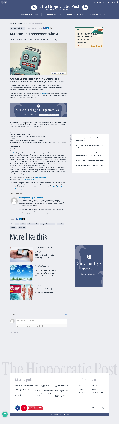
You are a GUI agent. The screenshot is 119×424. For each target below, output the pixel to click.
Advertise (81, 392)
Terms (94, 389)
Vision (53, 40)
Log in (113, 2)
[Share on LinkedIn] (47, 28)
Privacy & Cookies (98, 392)
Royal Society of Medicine (39, 40)
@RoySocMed (29, 179)
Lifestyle (46, 267)
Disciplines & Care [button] (52, 14)
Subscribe (97, 2)
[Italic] (20, 326)
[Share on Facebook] (44, 28)
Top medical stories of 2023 (62, 386)
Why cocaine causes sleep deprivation (90, 160)
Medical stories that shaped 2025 (61, 396)
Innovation (18, 23)
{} (39, 326)
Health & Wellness (74, 14)
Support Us (95, 385)
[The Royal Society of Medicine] (14, 201)
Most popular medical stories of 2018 (22, 389)
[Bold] (17, 326)
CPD (12, 40)
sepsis (60, 224)
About (11, 193)
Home (12, 23)
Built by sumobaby (98, 408)
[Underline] (22, 326)
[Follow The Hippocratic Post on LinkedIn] (5, 2)
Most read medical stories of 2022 (43, 394)
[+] (42, 326)
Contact (81, 389)
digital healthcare (47, 224)
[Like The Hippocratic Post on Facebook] (2, 2)
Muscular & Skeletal (44, 289)
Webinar (22, 228)
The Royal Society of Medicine (31, 198)
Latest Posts (19, 193)
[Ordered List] (27, 326)
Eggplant (44, 93)
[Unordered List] (30, 326)
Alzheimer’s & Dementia (45, 248)
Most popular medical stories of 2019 (22, 394)
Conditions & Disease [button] (28, 14)
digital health (33, 224)
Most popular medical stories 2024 (62, 391)
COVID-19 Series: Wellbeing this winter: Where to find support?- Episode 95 (46, 273)
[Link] (37, 326)
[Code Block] (34, 326)
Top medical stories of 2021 (44, 390)
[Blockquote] (32, 326)
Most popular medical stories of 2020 (42, 386)
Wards (13, 228)
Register (106, 2)
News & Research (96, 14)
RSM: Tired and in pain (44, 292)
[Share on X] (51, 28)
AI (17, 224)
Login (65, 314)
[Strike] (25, 326)
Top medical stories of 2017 (24, 385)
